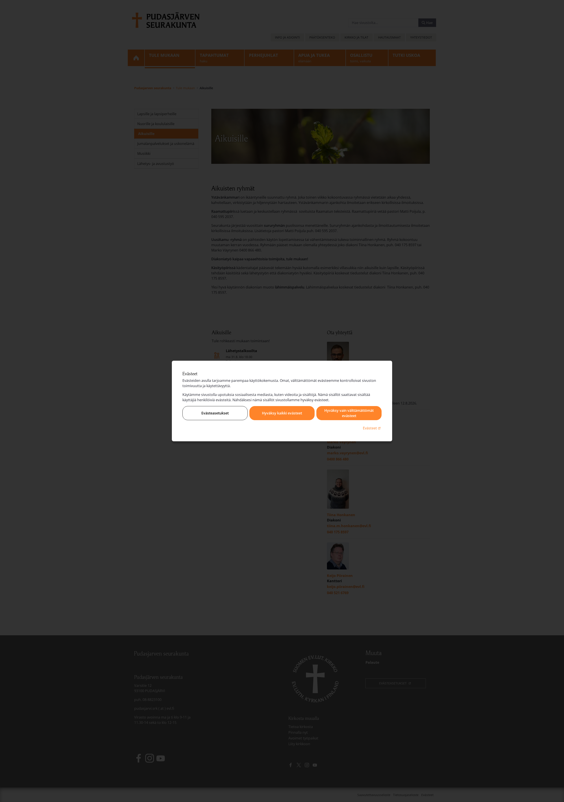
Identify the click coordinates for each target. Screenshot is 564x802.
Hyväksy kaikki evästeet (282, 413)
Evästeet (372, 428)
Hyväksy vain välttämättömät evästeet (349, 413)
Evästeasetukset (215, 413)
